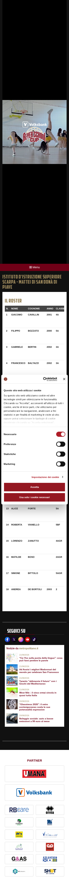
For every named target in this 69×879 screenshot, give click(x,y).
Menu (36, 267)
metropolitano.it (28, 648)
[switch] (60, 444)
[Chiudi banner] (64, 379)
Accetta (34, 487)
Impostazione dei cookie (45, 477)
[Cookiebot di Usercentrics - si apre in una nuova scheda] (43, 379)
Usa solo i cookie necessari (34, 497)
